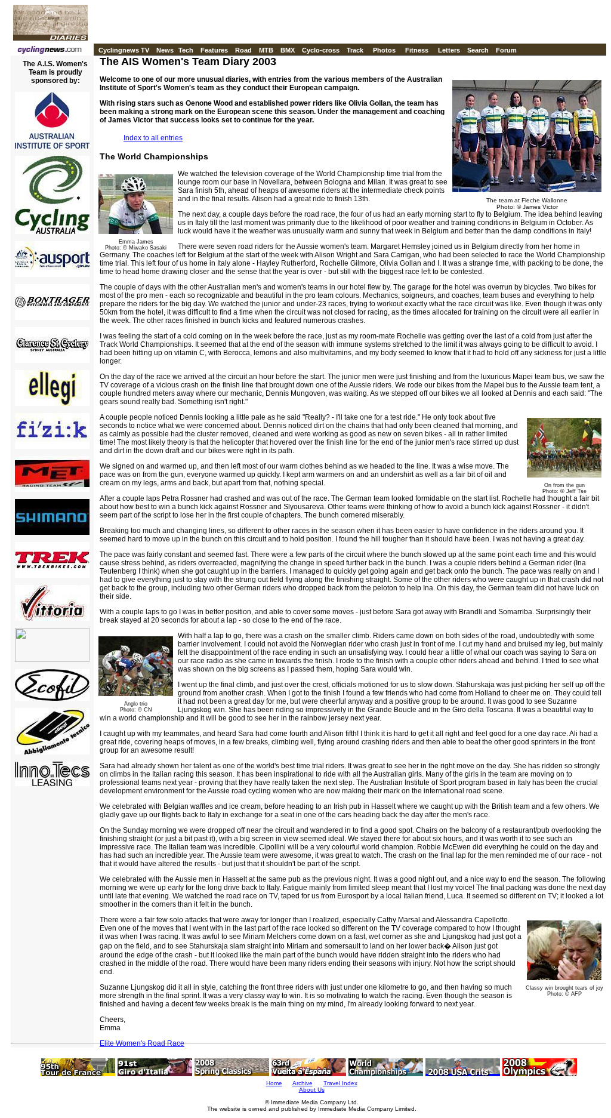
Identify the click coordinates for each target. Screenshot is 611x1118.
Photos (384, 50)
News (165, 50)
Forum (506, 50)
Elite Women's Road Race (142, 1043)
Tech (185, 50)
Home (274, 1083)
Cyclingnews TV (123, 50)
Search (478, 50)
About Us (312, 1089)
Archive (302, 1083)
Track (355, 50)
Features (214, 50)
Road (243, 50)
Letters (449, 50)
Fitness (416, 50)
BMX (287, 50)
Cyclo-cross (321, 50)
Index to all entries (153, 138)
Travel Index (340, 1083)
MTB (266, 50)
